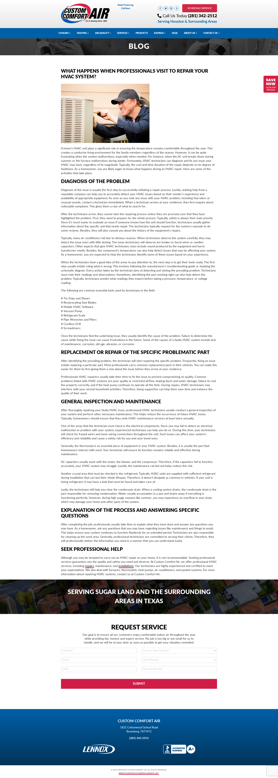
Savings (159, 33)
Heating (82, 33)
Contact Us (210, 33)
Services (122, 33)
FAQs (175, 33)
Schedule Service (200, 8)
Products (142, 33)
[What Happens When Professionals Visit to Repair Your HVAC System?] (105, 113)
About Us (189, 33)
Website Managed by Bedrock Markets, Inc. (139, 773)
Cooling (64, 33)
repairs (89, 566)
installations (126, 566)
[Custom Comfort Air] (85, 13)
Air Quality (102, 33)
